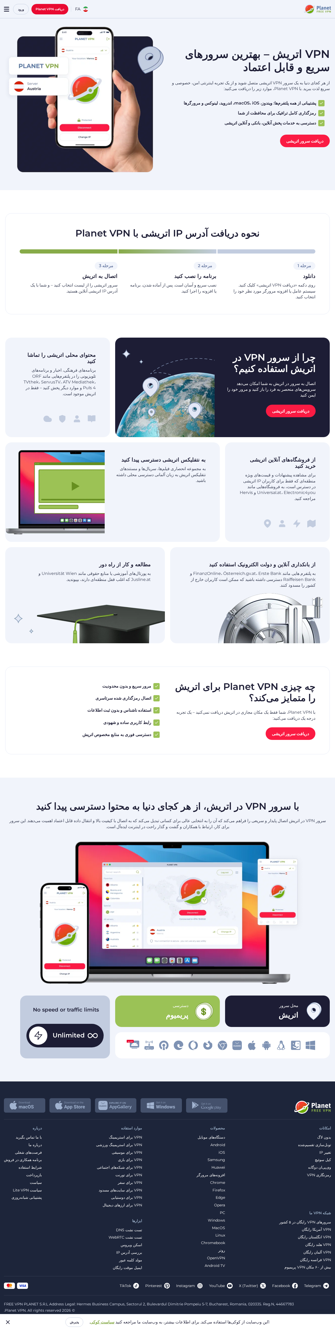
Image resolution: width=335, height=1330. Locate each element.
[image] (310, 1045)
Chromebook (213, 1243)
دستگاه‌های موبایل (211, 1137)
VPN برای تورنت (128, 1175)
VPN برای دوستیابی (126, 1197)
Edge (220, 1197)
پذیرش (74, 1322)
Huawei (218, 1167)
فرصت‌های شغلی (28, 1152)
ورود (21, 9)
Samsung (216, 1160)
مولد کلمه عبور (130, 1260)
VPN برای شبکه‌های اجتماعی (119, 1167)
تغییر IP (325, 1152)
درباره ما (35, 1145)
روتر (221, 1250)
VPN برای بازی (130, 1160)
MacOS (218, 1228)
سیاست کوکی (102, 1322)
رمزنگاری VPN (319, 1175)
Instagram (185, 1285)
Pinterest (153, 1285)
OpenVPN (216, 1258)
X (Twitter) (248, 1285)
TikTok (125, 1285)
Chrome (217, 1182)
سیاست (36, 1182)
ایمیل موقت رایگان (127, 1268)
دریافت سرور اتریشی (304, 140)
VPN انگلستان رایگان (314, 1237)
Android (217, 1145)
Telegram (312, 1285)
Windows (216, 1220)
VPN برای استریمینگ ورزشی (119, 1145)
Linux (220, 1235)
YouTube (217, 1285)
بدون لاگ (324, 1137)
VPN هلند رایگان (318, 1245)
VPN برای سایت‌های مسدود (120, 1190)
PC (222, 1213)
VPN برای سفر (130, 1182)
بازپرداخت (34, 1175)
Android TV (215, 1265)
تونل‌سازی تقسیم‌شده (314, 1145)
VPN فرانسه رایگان (315, 1260)
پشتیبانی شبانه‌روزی (27, 1197)
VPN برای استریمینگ (125, 1137)
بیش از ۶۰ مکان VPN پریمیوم (307, 1267)
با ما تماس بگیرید (29, 1137)
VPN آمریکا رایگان (316, 1229)
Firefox (219, 1190)
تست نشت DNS (129, 1230)
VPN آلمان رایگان (317, 1252)
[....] (317, 9)
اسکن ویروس (131, 1245)
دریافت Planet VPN (50, 9)
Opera (219, 1205)
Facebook (281, 1285)
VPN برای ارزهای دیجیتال (122, 1205)
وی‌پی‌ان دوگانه (319, 1167)
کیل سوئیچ (323, 1160)
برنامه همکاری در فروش (23, 1160)
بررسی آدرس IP (129, 1252)
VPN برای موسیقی (127, 1152)
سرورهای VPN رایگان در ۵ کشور (305, 1222)
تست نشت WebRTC (125, 1237)
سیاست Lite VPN (27, 1190)
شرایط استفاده (30, 1167)
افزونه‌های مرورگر (211, 1175)
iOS (222, 1152)
